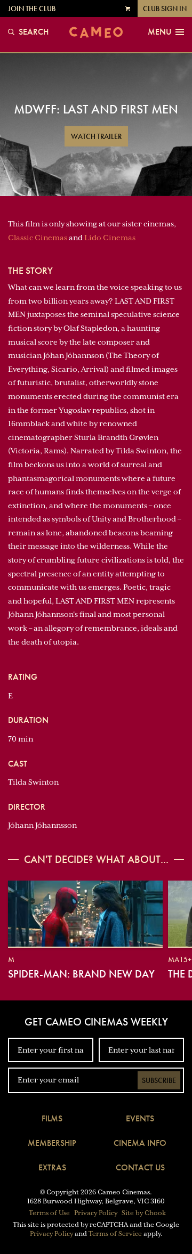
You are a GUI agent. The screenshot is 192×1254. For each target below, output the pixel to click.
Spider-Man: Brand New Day (81, 974)
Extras (52, 1167)
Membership (52, 1143)
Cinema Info (140, 1143)
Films (52, 1118)
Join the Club (31, 8)
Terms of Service (115, 1233)
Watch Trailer (96, 136)
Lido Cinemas (109, 237)
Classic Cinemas (37, 237)
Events (140, 1118)
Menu (159, 32)
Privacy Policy (95, 1213)
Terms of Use (49, 1213)
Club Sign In (165, 8)
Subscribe (159, 1080)
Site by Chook (144, 1213)
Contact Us (140, 1167)
